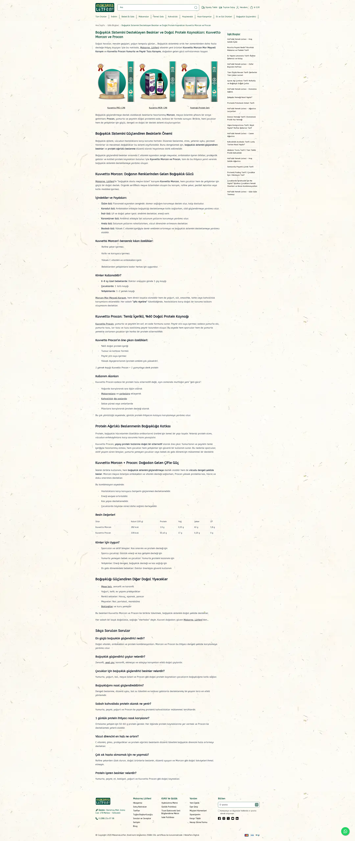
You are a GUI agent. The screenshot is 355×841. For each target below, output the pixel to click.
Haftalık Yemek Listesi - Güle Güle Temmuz (242, 193)
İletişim (136, 822)
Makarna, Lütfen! (149, 47)
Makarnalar (144, 17)
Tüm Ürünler (101, 17)
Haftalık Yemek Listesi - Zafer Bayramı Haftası (240, 65)
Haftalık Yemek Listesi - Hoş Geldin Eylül (239, 40)
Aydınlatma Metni (169, 803)
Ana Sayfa (100, 25)
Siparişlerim (195, 814)
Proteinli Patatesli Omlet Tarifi (240, 103)
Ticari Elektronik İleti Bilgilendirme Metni (170, 812)
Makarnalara (108, 393)
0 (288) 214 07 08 (106, 818)
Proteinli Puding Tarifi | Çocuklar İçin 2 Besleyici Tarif (241, 173)
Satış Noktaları (140, 807)
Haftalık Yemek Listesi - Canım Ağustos (240, 134)
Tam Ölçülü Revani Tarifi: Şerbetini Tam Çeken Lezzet (242, 73)
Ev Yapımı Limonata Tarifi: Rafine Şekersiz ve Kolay (241, 57)
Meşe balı (106, 586)
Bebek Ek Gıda (128, 17)
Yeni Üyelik (194, 803)
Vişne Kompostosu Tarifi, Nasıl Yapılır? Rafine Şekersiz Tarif (240, 126)
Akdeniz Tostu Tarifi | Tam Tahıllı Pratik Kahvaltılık (241, 151)
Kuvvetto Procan (104, 324)
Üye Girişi (194, 807)
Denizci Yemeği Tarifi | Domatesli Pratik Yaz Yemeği (241, 118)
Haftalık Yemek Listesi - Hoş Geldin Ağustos (239, 159)
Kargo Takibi (195, 818)
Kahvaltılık (173, 17)
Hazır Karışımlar (204, 17)
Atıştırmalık (187, 17)
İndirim (114, 17)
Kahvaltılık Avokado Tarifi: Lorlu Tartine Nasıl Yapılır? (241, 143)
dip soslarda (120, 398)
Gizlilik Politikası (168, 807)
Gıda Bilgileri (113, 25)
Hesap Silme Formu (198, 822)
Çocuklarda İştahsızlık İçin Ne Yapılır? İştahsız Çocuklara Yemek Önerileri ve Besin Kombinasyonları (242, 183)
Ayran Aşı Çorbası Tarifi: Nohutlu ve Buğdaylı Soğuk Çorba (241, 82)
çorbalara (124, 393)
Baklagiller (107, 606)
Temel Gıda (158, 17)
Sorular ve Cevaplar (142, 818)
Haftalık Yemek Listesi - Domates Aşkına (242, 90)
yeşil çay (109, 662)
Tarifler (136, 811)
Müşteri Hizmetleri (198, 811)
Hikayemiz (137, 803)
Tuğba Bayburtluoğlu (143, 814)
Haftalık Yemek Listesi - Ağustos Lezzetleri (241, 110)
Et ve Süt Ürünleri (224, 17)
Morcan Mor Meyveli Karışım (110, 297)
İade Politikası (167, 817)
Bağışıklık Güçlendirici (246, 17)
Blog (135, 826)
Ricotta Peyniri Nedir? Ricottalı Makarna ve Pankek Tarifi (240, 48)
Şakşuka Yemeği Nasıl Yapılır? (239, 97)
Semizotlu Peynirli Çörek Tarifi (240, 167)
